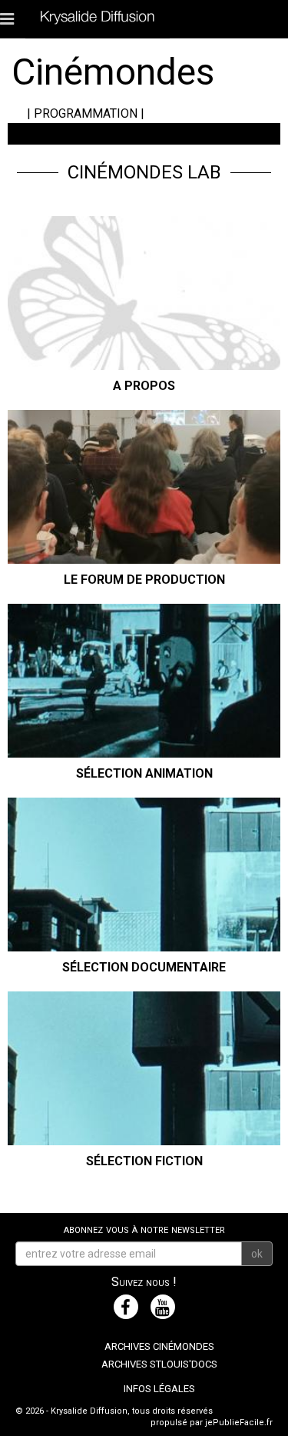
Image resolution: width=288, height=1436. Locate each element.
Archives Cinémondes (159, 1346)
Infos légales (159, 1388)
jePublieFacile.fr (239, 1423)
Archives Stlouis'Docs (159, 1364)
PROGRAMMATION (85, 113)
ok (257, 1254)
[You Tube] (163, 1306)
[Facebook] (126, 1306)
